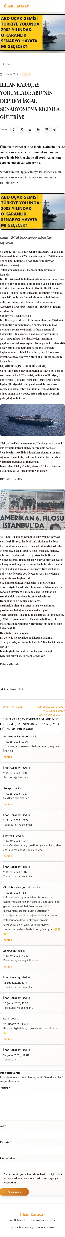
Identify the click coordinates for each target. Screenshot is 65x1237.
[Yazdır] (54, 129)
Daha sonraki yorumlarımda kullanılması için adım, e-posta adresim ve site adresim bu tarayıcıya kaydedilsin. (33, 1178)
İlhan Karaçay (16, 5)
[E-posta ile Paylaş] (46, 129)
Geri (9, 64)
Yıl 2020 (26, 74)
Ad (3, 1126)
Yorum (5, 1087)
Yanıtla (7, 756)
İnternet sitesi (8, 1158)
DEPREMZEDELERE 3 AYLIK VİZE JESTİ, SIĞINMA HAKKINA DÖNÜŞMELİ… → (51, 710)
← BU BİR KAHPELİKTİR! (12, 706)
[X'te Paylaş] (22, 129)
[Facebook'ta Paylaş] (13, 129)
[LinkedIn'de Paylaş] (38, 129)
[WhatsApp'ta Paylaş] (30, 129)
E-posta (6, 1142)
